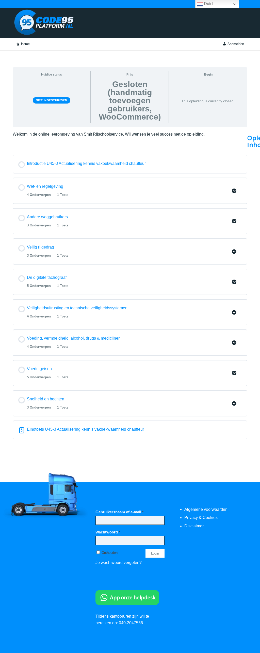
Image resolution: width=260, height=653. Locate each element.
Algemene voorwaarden (206, 509)
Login (155, 553)
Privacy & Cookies (201, 517)
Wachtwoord (107, 532)
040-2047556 (131, 623)
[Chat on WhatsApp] (127, 603)
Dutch (209, 4)
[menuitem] (23, 44)
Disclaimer (194, 526)
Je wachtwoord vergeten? (118, 562)
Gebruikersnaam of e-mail (119, 512)
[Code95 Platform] (45, 23)
